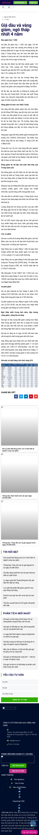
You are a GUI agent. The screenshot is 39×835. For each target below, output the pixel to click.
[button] (36, 10)
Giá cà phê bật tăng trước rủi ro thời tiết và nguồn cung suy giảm (18, 450)
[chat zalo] (32, 825)
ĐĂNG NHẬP (6, 3)
